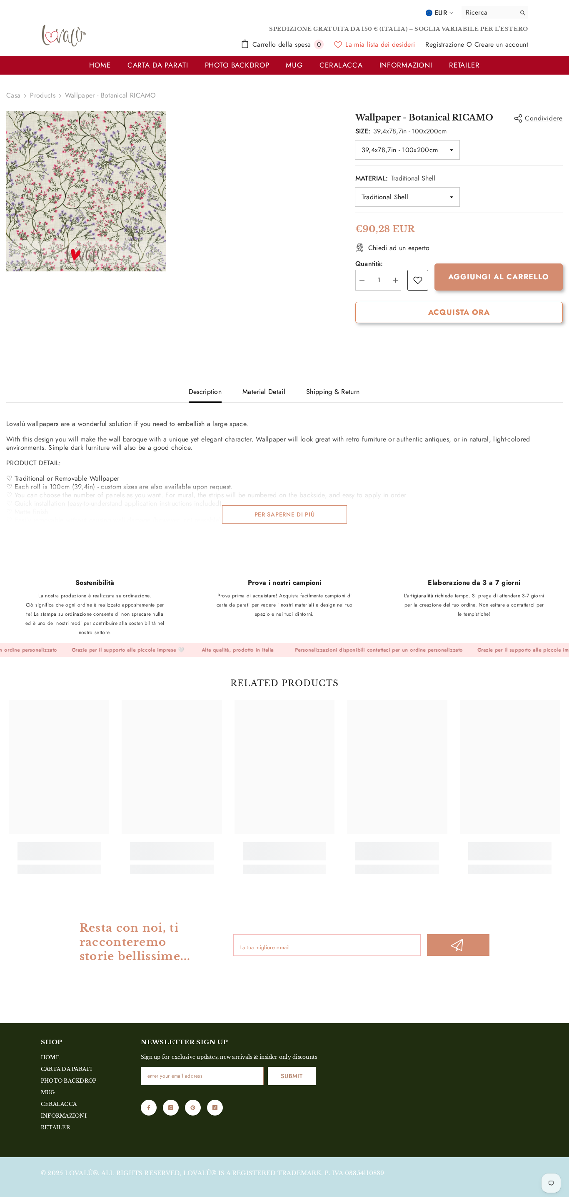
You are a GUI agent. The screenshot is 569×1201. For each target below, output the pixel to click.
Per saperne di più (285, 514)
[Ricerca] (495, 12)
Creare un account (501, 44)
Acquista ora (459, 312)
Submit (291, 1076)
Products (42, 95)
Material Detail (263, 391)
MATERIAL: (395, 178)
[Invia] (458, 945)
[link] (417, 280)
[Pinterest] (193, 1108)
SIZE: (401, 131)
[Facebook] (149, 1108)
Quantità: (369, 264)
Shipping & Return (332, 391)
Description (205, 391)
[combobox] (487, 12)
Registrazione (445, 44)
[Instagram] (171, 1108)
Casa (13, 95)
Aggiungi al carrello (498, 276)
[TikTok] (215, 1108)
